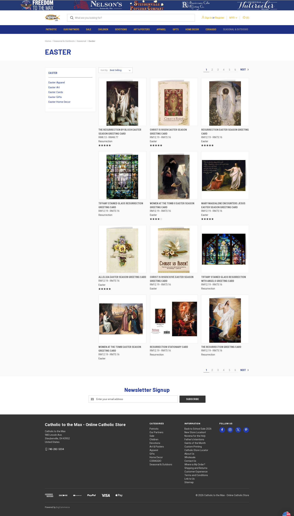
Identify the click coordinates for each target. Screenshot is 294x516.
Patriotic (51, 29)
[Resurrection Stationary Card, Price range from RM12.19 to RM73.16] (174, 319)
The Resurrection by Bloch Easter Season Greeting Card (120, 131)
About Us (189, 453)
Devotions (121, 29)
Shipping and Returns (195, 468)
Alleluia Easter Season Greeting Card (122, 277)
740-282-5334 (56, 449)
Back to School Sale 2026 (197, 428)
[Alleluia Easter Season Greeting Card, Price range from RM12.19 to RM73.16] (122, 249)
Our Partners (71, 29)
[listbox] (120, 70)
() (247, 17)
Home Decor (192, 29)
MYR (232, 17)
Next (243, 69)
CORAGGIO (211, 29)
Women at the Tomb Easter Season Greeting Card (120, 348)
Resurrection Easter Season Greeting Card (225, 131)
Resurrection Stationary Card (169, 346)
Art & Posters (142, 29)
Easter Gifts (55, 97)
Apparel (161, 29)
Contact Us (190, 461)
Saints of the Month (195, 443)
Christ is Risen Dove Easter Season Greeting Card (171, 279)
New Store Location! (195, 432)
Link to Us (189, 478)
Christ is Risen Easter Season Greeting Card (168, 131)
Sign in (208, 17)
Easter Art (54, 87)
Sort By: (104, 70)
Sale (88, 29)
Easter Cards (55, 92)
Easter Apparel (56, 82)
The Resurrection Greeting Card (221, 346)
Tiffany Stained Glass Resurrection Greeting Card (121, 205)
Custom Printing (193, 446)
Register (219, 17)
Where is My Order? (194, 464)
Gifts (176, 29)
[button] (37, 5)
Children (103, 29)
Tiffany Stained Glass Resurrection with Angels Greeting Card (223, 279)
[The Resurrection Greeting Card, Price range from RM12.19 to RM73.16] (225, 319)
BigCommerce (63, 507)
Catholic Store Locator (196, 450)
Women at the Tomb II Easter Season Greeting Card (172, 205)
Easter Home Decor (59, 101)
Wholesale (189, 457)
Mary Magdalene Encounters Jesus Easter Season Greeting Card (223, 205)
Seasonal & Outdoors (235, 29)
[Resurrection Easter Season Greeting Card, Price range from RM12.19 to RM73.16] (225, 102)
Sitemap (189, 482)
